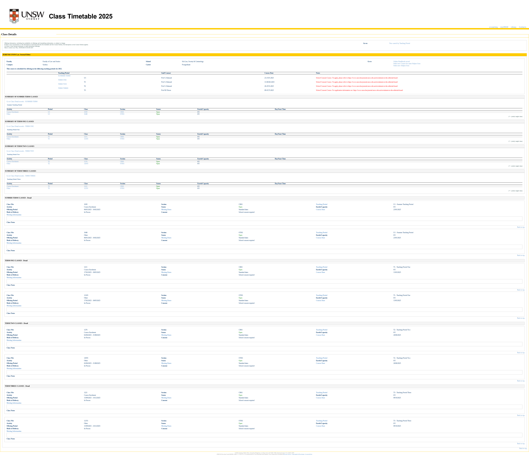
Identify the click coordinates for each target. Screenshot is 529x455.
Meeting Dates (166, 210)
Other (8, 114)
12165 (86, 139)
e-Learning (493, 27)
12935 (86, 164)
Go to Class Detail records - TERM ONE (20, 126)
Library (513, 27)
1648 (85, 114)
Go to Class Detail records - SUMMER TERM (22, 102)
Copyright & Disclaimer (298, 454)
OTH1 (122, 114)
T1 (49, 137)
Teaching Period (321, 204)
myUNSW (504, 27)
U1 (49, 112)
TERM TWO (62, 84)
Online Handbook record (401, 61)
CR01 (122, 112)
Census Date (320, 210)
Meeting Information (14, 215)
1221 (85, 186)
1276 (85, 161)
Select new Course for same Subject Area (406, 64)
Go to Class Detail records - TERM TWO (20, 151)
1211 (85, 137)
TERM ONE (62, 80)
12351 (86, 188)
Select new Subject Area (401, 66)
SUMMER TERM (64, 76)
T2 (49, 161)
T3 (49, 186)
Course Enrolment (12, 112)
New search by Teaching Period (399, 43)
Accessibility (308, 454)
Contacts (522, 27)
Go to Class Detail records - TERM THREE (21, 176)
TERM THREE (63, 88)
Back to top (521, 227)
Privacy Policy (287, 454)
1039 (85, 112)
